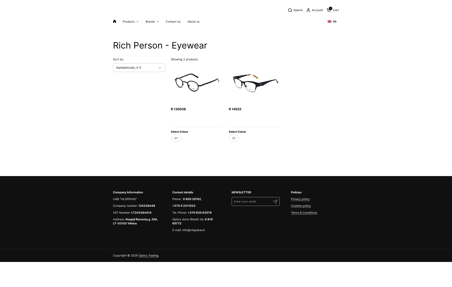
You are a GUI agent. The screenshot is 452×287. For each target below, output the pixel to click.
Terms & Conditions (304, 212)
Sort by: (118, 59)
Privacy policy (300, 199)
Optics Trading (148, 255)
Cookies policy (301, 205)
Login (205, 121)
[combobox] (332, 21)
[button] (295, 10)
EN (334, 21)
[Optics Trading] (121, 10)
